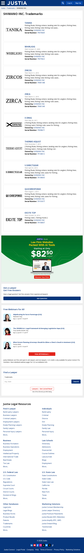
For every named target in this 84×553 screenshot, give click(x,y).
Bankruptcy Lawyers (11, 412)
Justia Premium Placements (52, 514)
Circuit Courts (8, 488)
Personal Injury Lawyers (12, 431)
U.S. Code (6, 479)
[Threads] (43, 545)
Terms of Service (46, 550)
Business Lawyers (10, 415)
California (45, 485)
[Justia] (17, 3)
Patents (6, 520)
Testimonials (47, 527)
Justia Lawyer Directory (51, 510)
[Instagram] (40, 545)
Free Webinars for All (13, 309)
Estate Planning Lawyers (12, 425)
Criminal (45, 415)
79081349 (41, 106)
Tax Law (6, 463)
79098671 (41, 130)
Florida (44, 488)
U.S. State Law (48, 472)
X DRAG (28, 118)
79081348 (41, 83)
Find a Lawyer (10, 372)
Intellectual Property (11, 453)
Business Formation (10, 444)
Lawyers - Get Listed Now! (42, 389)
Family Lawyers (9, 428)
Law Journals (47, 457)
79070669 (41, 33)
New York (45, 492)
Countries (7, 527)
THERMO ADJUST (33, 141)
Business (7, 440)
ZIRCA (27, 94)
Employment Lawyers (11, 422)
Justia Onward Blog (49, 523)
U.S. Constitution (9, 475)
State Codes (46, 479)
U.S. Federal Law (10, 472)
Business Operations (11, 447)
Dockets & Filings (9, 495)
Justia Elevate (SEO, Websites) (53, 517)
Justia (3, 8)
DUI (43, 422)
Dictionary (46, 444)
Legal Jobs (7, 507)
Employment (8, 450)
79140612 (41, 154)
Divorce (45, 418)
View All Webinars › (42, 354)
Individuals (47, 408)
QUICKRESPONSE (33, 189)
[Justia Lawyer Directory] (52, 545)
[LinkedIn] (31, 545)
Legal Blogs (7, 510)
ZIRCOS (28, 70)
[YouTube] (34, 545)
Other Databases (10, 504)
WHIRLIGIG (30, 46)
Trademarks (11, 8)
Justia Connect (9, 550)
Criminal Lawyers (9, 418)
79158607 (41, 223)
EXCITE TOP (30, 212)
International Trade (10, 457)
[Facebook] (37, 545)
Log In (70, 3)
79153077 (41, 201)
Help (37, 550)
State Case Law (48, 482)
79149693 (41, 177)
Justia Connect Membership (52, 507)
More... (5, 435)
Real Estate (7, 460)
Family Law (46, 428)
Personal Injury (48, 431)
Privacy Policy (59, 550)
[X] (49, 545)
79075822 (41, 59)
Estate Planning (48, 425)
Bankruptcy (46, 412)
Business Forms (9, 514)
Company (30, 550)
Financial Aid (46, 450)
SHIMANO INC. (39, 30)
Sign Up (78, 3)
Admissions (46, 447)
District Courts (8, 492)
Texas (44, 495)
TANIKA (28, 23)
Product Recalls (9, 517)
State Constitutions (49, 475)
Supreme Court (9, 485)
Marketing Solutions (51, 504)
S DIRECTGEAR (31, 165)
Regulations (7, 482)
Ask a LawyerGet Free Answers (12, 289)
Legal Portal (20, 550)
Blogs (44, 460)
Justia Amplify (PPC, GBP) (51, 520)
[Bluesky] (46, 545)
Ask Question (42, 298)
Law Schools (47, 440)
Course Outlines (48, 453)
